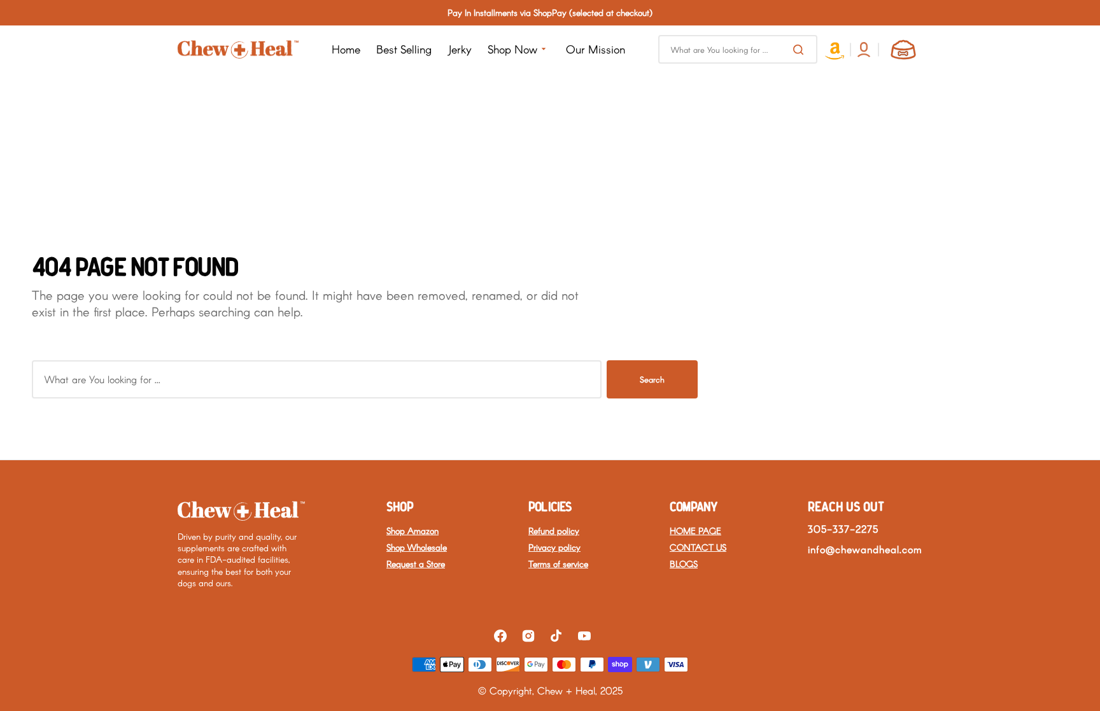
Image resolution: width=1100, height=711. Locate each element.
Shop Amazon (412, 530)
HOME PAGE (695, 530)
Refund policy (553, 530)
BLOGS (684, 563)
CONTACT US (698, 547)
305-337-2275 (843, 529)
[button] (864, 50)
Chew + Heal (566, 690)
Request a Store (415, 563)
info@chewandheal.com (865, 549)
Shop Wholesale (416, 547)
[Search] (800, 50)
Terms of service (558, 563)
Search (652, 379)
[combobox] (737, 49)
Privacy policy (554, 547)
